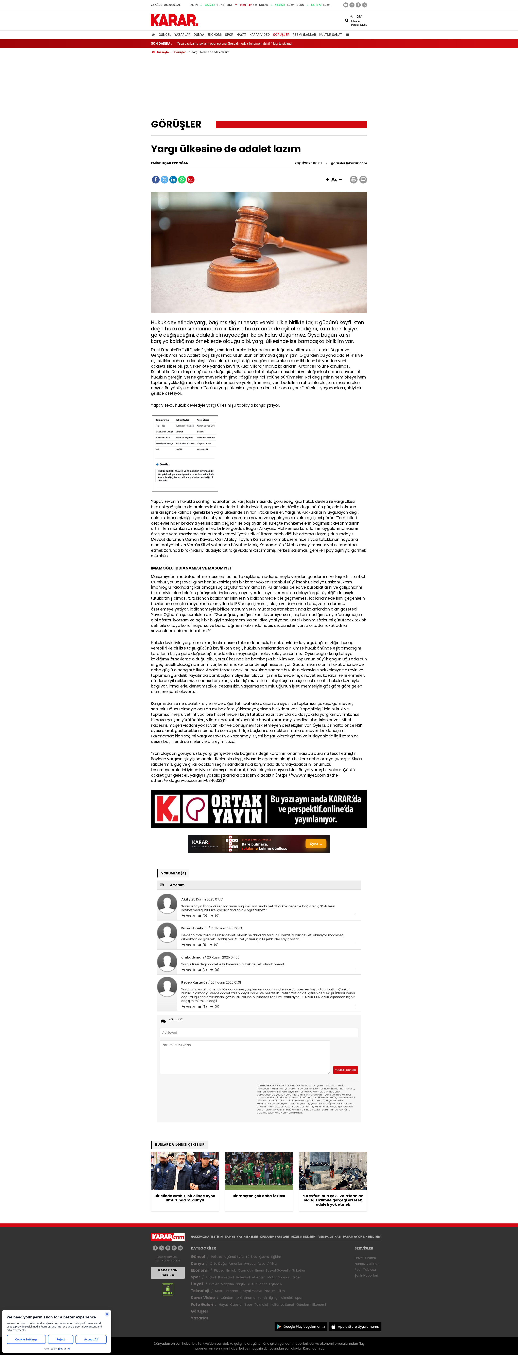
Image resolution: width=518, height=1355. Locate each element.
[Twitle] (164, 179)
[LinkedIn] (173, 179)
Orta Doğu (218, 1263)
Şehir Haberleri (366, 1275)
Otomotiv (245, 1270)
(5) (204, 1007)
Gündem (227, 1297)
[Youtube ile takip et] (345, 4)
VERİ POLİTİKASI (329, 1237)
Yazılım (269, 1291)
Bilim (281, 1291)
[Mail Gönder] (190, 179)
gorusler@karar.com (349, 163)
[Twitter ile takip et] (364, 4)
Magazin (227, 1284)
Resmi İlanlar (304, 35)
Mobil (219, 1291)
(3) (204, 970)
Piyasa (219, 1270)
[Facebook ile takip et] (358, 4)
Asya (261, 1263)
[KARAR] (174, 20)
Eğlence (275, 1284)
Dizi (239, 1297)
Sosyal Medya (251, 1291)
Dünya (199, 35)
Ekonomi (214, 35)
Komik (262, 1297)
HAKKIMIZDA (200, 1237)
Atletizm (258, 1277)
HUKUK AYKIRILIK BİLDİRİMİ (362, 1237)
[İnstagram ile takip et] (352, 4)
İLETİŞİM (217, 1237)
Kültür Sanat (330, 35)
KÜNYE (230, 1237)
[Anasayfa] (154, 35)
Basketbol (226, 1277)
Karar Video (259, 35)
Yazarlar (182, 35)
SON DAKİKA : (161, 43)
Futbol (211, 1277)
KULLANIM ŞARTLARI (274, 1237)
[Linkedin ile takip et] (174, 1248)
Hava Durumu (365, 1258)
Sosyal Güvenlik (278, 1270)
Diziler (214, 1284)
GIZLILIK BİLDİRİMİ (303, 1237)
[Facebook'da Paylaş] (156, 179)
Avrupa (250, 1263)
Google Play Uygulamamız (304, 1326)
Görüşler (281, 35)
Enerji (259, 1270)
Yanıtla (190, 916)
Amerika (235, 1263)
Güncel (165, 35)
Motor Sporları (278, 1277)
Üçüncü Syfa (234, 1256)
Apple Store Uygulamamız (358, 1326)
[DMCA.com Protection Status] (168, 1289)
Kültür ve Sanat (282, 1304)
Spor (229, 35)
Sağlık (240, 1284)
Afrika (272, 1263)
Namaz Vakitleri (367, 1263)
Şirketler (299, 1270)
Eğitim (276, 1256)
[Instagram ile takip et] (180, 1248)
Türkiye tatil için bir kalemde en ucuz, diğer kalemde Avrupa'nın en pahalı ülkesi (232, 43)
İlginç (273, 1297)
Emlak (231, 1270)
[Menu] (347, 35)
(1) (204, 945)
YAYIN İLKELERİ (247, 1237)
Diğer (296, 1277)
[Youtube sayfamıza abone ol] (167, 1248)
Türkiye (251, 1256)
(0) (204, 916)
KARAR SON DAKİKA (167, 1272)
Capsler (236, 1304)
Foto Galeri (202, 1304)
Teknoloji (200, 1291)
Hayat (241, 35)
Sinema (249, 1297)
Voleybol (243, 1277)
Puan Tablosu (365, 1269)
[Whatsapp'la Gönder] (182, 179)
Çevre (264, 1256)
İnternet (232, 1291)
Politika (216, 1256)
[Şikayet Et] (355, 915)
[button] (327, 180)
